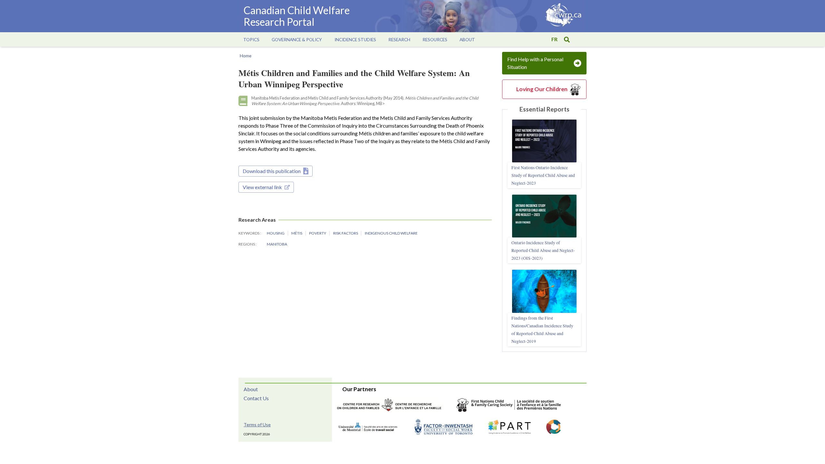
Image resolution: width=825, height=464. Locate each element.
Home (245, 55)
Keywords (249, 233)
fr (554, 39)
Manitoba (277, 244)
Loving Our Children (542, 89)
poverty (318, 233)
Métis (297, 233)
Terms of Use (257, 424)
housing (276, 233)
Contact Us (256, 398)
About (251, 389)
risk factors (346, 233)
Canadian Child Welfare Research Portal (297, 16)
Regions (247, 244)
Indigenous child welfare (391, 233)
